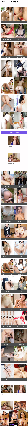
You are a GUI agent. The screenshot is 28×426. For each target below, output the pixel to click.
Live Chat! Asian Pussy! (14, 132)
